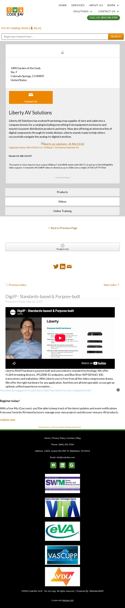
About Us (96, 5)
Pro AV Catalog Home (15, 28)
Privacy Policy (58, 427)
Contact (71, 438)
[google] (72, 465)
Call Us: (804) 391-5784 (103, 17)
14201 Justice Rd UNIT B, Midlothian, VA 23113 (67, 451)
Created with (62, 600)
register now (7, 419)
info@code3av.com (66, 457)
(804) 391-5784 (66, 444)
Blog (78, 438)
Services (78, 5)
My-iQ (37, 28)
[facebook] (53, 465)
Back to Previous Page (63, 228)
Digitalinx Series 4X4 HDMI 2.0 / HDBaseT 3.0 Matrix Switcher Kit (44, 147)
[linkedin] (62, 465)
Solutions (82, 11)
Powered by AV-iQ (73, 427)
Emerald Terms (45, 427)
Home (63, 5)
